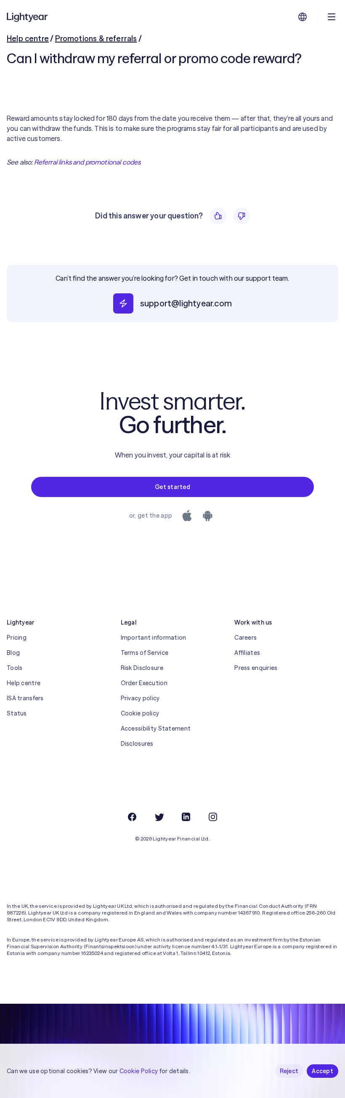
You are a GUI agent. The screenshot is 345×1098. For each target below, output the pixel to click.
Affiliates (247, 653)
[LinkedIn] (186, 816)
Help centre (28, 38)
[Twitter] (159, 816)
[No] (241, 215)
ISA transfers (25, 698)
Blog (13, 653)
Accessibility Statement (156, 728)
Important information (153, 637)
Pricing (17, 637)
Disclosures (137, 743)
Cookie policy (140, 713)
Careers (245, 637)
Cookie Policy (138, 1071)
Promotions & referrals (96, 38)
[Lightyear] (28, 17)
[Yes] (218, 215)
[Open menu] (331, 17)
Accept (322, 1071)
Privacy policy (140, 698)
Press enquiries (255, 668)
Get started (172, 487)
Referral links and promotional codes (87, 162)
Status (17, 713)
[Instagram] (212, 816)
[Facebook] (132, 816)
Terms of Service (144, 653)
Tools (14, 668)
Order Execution (144, 683)
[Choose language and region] (302, 16)
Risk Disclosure (142, 668)
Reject (289, 1071)
